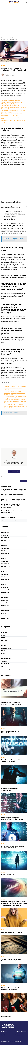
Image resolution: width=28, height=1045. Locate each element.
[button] (2, 2)
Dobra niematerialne (8, 875)
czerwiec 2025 (5, 548)
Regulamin (4, 1031)
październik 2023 (5, 595)
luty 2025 (3, 558)
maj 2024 (3, 577)
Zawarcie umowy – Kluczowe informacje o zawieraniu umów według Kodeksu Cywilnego (15, 388)
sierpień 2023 (4, 600)
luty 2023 (3, 613)
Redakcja (17, 1035)
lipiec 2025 (4, 545)
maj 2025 (3, 551)
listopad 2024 (5, 564)
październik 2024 (5, 566)
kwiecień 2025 (5, 553)
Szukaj (3, 477)
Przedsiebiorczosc (6, 658)
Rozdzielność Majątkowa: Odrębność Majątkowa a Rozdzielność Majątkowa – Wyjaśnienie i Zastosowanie (14, 903)
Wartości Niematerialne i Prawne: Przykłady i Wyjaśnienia (12, 989)
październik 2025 (5, 540)
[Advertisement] (14, 21)
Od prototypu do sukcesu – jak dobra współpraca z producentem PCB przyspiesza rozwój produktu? (13, 506)
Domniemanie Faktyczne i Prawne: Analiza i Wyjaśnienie (12, 761)
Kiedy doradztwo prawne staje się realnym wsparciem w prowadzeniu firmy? (12, 495)
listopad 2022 (5, 621)
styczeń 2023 (4, 616)
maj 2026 (3, 530)
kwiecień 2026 (5, 532)
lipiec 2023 (4, 603)
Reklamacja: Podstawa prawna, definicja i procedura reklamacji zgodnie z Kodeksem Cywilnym (15, 401)
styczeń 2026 (4, 535)
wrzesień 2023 (5, 597)
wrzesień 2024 (5, 569)
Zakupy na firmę (5, 669)
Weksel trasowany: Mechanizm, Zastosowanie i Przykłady (11, 960)
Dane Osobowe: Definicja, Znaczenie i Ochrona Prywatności (13, 847)
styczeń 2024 (4, 587)
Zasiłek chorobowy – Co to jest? (12, 932)
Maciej (6, 74)
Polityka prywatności (20, 1031)
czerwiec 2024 (5, 574)
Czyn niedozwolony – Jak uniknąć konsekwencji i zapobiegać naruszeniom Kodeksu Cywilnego (14, 393)
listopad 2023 (5, 592)
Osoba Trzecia (6, 1017)
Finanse (3, 635)
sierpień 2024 (4, 571)
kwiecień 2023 (5, 610)
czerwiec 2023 (5, 605)
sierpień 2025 (4, 543)
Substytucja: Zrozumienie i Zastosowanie (10, 789)
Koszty (3, 637)
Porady (3, 650)
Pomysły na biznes (6, 648)
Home (2, 38)
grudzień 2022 (5, 618)
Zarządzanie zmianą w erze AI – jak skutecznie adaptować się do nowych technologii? (13, 490)
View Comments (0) (14, 471)
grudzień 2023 (5, 590)
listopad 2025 (5, 537)
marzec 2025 (4, 556)
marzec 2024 (4, 582)
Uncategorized (5, 663)
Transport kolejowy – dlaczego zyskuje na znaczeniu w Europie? (12, 511)
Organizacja (4, 643)
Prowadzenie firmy (6, 656)
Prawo (7, 38)
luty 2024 (3, 584)
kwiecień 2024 (5, 579)
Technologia (4, 661)
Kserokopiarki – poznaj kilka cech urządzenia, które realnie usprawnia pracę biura (13, 500)
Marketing (4, 640)
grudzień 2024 (5, 561)
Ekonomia (4, 632)
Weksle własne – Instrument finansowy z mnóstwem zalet (11, 703)
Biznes (3, 630)
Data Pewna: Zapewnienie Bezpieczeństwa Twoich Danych (12, 818)
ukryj (18, 100)
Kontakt (3, 1035)
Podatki (3, 645)
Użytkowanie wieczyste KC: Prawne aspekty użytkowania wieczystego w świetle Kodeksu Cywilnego (15, 406)
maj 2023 (3, 608)
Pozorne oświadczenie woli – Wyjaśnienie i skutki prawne (10, 732)
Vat (2, 666)
